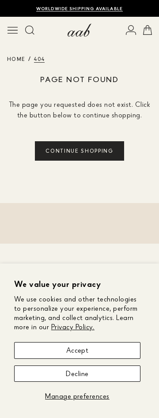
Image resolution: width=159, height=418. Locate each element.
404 (39, 59)
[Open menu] (12, 30)
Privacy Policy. (73, 326)
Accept (77, 350)
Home (16, 59)
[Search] (29, 30)
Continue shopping (79, 150)
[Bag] (147, 30)
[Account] (131, 30)
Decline (77, 373)
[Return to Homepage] (79, 30)
